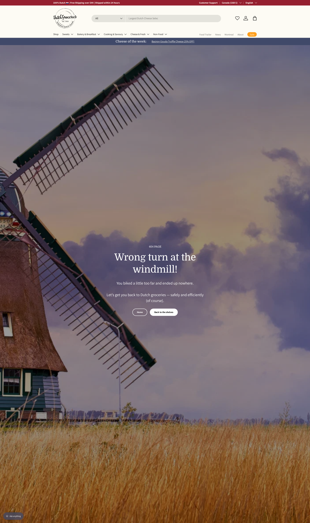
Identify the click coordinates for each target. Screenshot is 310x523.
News (218, 34)
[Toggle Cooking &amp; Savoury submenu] (125, 34)
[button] (254, 18)
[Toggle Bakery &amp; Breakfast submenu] (99, 34)
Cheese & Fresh (138, 34)
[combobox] (156, 18)
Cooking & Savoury (113, 34)
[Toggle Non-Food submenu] (166, 34)
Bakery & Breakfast (86, 34)
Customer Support (208, 2)
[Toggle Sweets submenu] (72, 34)
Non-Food (158, 34)
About (240, 34)
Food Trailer (205, 34)
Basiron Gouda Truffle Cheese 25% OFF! (173, 41)
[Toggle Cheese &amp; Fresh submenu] (148, 34)
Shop (55, 34)
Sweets (65, 34)
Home (140, 312)
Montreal (229, 34)
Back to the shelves (163, 312)
